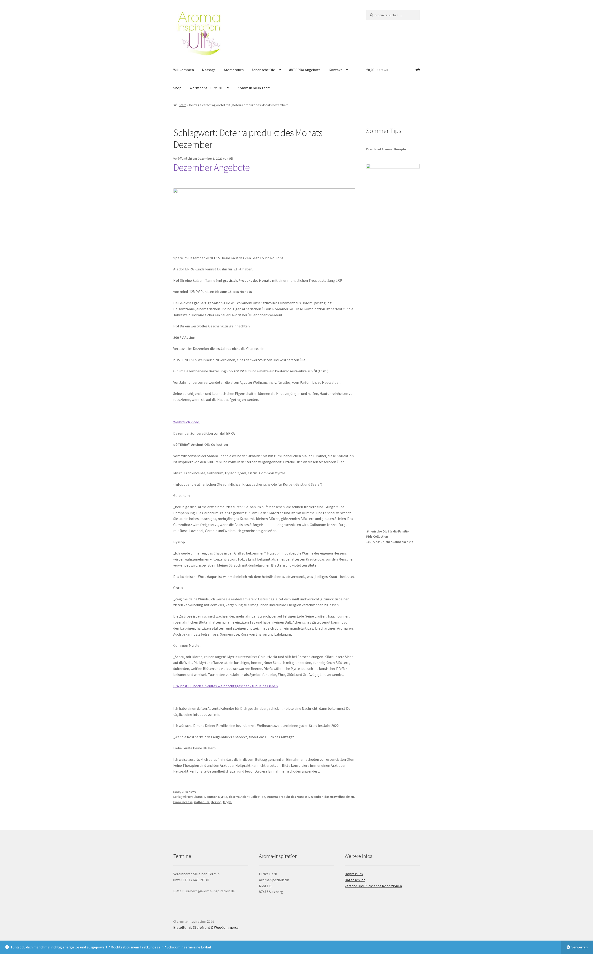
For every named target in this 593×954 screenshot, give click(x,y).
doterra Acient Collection (247, 797)
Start (182, 105)
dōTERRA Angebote (305, 69)
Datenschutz (355, 880)
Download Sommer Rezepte (386, 149)
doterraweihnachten (339, 797)
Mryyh (227, 802)
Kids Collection (377, 536)
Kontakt (335, 69)
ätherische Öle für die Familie (387, 531)
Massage (209, 69)
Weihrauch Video (186, 422)
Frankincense (182, 802)
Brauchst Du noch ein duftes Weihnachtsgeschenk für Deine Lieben (225, 686)
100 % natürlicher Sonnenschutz (389, 542)
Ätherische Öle (263, 69)
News (192, 791)
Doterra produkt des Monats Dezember (295, 797)
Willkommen (183, 69)
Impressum (354, 874)
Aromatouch (234, 69)
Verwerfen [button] (579, 947)
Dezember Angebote (211, 167)
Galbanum (201, 802)
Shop (177, 88)
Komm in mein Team (254, 88)
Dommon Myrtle (215, 797)
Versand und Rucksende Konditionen (373, 886)
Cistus (198, 797)
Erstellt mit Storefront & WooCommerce (206, 927)
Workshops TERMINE (206, 88)
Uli (231, 158)
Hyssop (216, 802)
